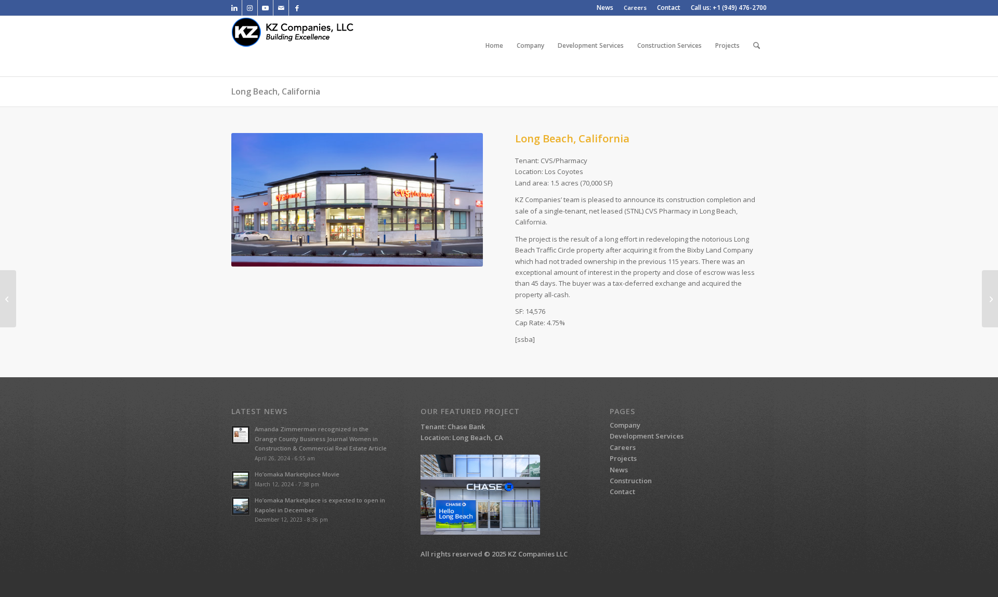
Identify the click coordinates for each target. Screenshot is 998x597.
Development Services (647, 436)
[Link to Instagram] (249, 8)
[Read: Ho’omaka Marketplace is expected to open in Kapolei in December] (240, 506)
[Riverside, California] (990, 298)
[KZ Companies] (300, 46)
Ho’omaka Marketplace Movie (297, 474)
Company (625, 425)
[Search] (756, 46)
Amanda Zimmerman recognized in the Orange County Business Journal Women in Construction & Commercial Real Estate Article (321, 439)
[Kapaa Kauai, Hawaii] (8, 298)
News (619, 469)
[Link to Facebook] (297, 8)
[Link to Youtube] (265, 8)
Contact (622, 491)
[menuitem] (605, 7)
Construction (631, 480)
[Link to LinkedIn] (234, 8)
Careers (635, 7)
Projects (623, 458)
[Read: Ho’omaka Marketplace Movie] (240, 480)
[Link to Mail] (280, 8)
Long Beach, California (275, 91)
